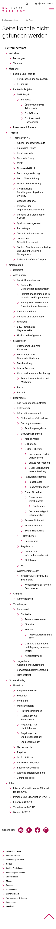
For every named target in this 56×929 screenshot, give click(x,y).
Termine (17, 63)
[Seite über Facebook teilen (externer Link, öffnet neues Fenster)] (37, 832)
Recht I (20, 387)
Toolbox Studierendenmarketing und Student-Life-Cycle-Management (34, 251)
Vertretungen (20, 604)
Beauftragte (19, 397)
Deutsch (48, 4)
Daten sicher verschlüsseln (36, 499)
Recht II (21, 392)
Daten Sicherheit (33, 492)
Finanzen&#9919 (26, 168)
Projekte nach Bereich (24, 127)
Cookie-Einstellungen (15, 868)
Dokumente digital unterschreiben (38, 513)
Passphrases (35, 481)
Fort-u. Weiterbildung (28, 178)
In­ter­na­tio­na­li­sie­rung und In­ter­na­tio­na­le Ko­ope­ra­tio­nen (35, 295)
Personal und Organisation (31, 316)
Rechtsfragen (24, 228)
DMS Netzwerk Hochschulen (32, 120)
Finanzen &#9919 (22, 802)
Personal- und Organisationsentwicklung (31, 208)
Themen (13, 132)
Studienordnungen (30, 742)
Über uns (14, 68)
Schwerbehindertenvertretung (32, 670)
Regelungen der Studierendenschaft (31, 735)
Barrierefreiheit (12, 894)
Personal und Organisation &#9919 (31, 216)
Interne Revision (25, 368)
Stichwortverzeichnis (28, 767)
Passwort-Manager (39, 487)
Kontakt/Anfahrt (13, 855)
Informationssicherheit (29, 413)
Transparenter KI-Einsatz (16, 898)
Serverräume (31, 541)
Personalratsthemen (35, 619)
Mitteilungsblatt (25, 705)
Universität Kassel (13, 851)
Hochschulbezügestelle (29, 335)
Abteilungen (19, 275)
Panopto (9, 885)
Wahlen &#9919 (21, 812)
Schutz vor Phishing (39, 462)
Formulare (22, 700)
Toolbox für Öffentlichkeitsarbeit (27, 240)
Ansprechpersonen (27, 690)
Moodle (9, 881)
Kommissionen (25, 598)
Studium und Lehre (27, 311)
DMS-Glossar (32, 113)
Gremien (17, 593)
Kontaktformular (33, 655)
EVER (20, 163)
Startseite (26, 99)
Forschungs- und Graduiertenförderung (28, 356)
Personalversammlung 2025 (40, 636)
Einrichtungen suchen (15, 860)
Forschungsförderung (28, 173)
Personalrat (23, 609)
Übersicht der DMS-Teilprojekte (35, 106)
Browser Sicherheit (34, 520)
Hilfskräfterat (24, 675)
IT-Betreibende (28, 536)
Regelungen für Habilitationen (29, 726)
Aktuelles (14, 53)
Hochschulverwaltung (10, 20)
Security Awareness (31, 423)
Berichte (29, 629)
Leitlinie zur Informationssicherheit (37, 553)
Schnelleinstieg (17, 680)
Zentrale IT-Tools (25, 777)
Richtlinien (30, 560)
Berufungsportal (25, 153)
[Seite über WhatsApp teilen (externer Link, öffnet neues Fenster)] (29, 832)
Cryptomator (39, 506)
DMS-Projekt (23, 94)
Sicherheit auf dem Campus (31, 259)
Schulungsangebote (35, 428)
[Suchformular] (27, 3)
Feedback (22, 695)
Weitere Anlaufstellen (28, 571)
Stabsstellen (19, 340)
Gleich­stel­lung (24, 363)
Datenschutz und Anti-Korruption (28, 347)
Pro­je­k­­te (21, 752)
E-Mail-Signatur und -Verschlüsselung (40, 469)
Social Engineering (34, 530)
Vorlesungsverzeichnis (15, 872)
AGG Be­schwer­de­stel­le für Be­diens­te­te (34, 578)
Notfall (9, 864)
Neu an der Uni (24, 747)
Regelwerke (27, 546)
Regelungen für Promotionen (29, 718)
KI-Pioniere (22, 84)
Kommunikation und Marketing (33, 373)
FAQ (23, 565)
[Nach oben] (49, 916)
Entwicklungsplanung (28, 280)
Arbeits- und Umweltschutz (31, 143)
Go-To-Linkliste (25, 757)
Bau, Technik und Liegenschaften (26, 328)
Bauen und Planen (26, 148)
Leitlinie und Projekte (24, 73)
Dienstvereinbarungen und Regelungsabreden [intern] (37, 647)
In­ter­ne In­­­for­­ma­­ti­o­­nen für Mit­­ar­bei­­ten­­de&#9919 (31, 790)
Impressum (11, 902)
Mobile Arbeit (32, 438)
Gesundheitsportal (26, 201)
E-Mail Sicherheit (33, 449)
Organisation (16, 264)
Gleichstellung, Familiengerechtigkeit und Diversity (30, 192)
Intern (12, 783)
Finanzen (22, 321)
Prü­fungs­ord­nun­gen (31, 710)
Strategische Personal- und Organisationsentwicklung (35, 304)
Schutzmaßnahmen (31, 433)
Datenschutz (23, 408)
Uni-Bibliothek (12, 877)
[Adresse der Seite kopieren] (46, 832)
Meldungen (19, 58)
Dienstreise (30, 444)
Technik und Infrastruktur (30, 233)
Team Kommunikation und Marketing (35, 380)
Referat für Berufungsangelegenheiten (35, 287)
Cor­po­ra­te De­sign (26, 158)
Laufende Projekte (22, 89)
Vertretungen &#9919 (24, 807)
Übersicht (18, 270)
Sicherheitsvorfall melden (34, 418)
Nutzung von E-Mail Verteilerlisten (39, 456)
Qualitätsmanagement (29, 223)
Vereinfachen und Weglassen (32, 79)
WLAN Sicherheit (33, 525)
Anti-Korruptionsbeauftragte (31, 403)
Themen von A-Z (21, 137)
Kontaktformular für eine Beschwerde (38, 586)
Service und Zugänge (28, 762)
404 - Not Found (27, 20)
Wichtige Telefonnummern (31, 772)
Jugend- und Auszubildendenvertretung (31, 663)
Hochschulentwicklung (29, 183)
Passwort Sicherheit (35, 476)
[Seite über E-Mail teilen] (20, 832)
